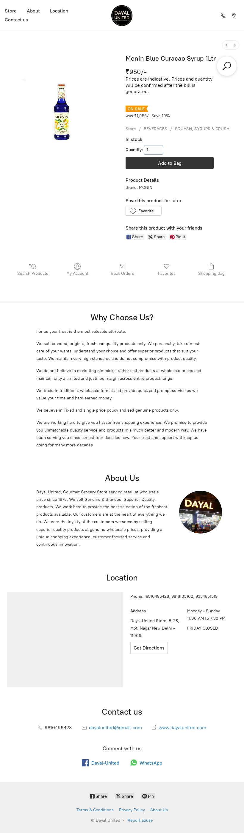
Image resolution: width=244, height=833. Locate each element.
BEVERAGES (155, 128)
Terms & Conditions (95, 809)
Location (59, 11)
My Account (77, 273)
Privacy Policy (132, 809)
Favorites (167, 273)
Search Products (32, 273)
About (33, 11)
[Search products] (226, 66)
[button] (144, 211)
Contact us (16, 20)
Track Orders (122, 273)
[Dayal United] (122, 15)
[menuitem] (226, 45)
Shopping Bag (211, 273)
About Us (159, 809)
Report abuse (140, 820)
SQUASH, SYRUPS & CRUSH (202, 128)
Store (11, 11)
